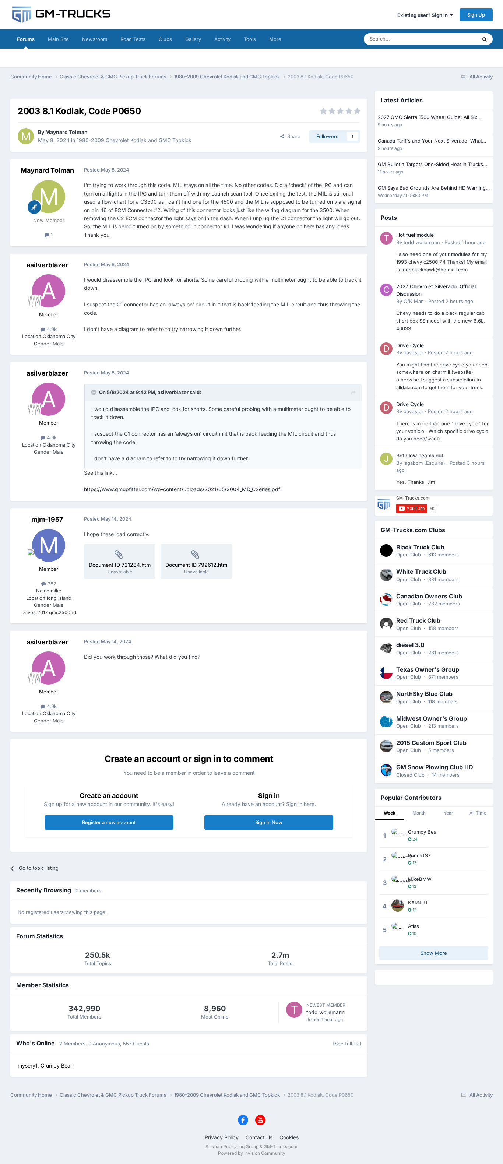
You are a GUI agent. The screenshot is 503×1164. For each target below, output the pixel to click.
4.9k (51, 329)
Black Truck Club (420, 547)
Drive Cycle (410, 345)
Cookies (289, 1137)
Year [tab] (448, 813)
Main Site (58, 39)
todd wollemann (325, 1012)
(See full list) (347, 1044)
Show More (434, 953)
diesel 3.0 (410, 644)
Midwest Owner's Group (431, 718)
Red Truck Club (418, 620)
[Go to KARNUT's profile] (397, 905)
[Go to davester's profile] (386, 348)
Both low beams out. (420, 455)
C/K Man (414, 301)
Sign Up (476, 15)
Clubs (165, 39)
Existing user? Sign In (423, 15)
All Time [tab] (477, 813)
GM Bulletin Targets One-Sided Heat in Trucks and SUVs (430, 164)
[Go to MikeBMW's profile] (397, 882)
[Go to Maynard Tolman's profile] (26, 136)
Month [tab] (419, 813)
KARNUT (418, 902)
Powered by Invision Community (251, 1153)
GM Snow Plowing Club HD (434, 767)
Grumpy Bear (423, 832)
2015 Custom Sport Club (431, 742)
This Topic (456, 39)
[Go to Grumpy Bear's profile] (397, 835)
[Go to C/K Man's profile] (386, 290)
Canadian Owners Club (429, 596)
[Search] (484, 39)
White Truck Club (421, 571)
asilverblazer (47, 265)
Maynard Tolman (66, 132)
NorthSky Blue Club (424, 693)
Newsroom (94, 39)
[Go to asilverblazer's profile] (48, 290)
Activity (222, 39)
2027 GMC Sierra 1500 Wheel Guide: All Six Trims (427, 117)
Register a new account (109, 822)
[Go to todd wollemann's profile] (294, 1010)
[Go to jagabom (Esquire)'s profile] (386, 459)
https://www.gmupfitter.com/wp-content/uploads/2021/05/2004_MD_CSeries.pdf (182, 489)
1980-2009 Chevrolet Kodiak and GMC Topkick (134, 140)
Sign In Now (268, 822)
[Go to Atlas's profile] (397, 929)
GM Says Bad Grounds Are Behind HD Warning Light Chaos (432, 188)
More (275, 39)
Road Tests (132, 39)
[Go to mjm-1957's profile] (48, 545)
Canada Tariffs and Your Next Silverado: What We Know (430, 141)
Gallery (193, 39)
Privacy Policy (222, 1137)
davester (413, 352)
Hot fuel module (415, 235)
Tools (250, 39)
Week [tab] (389, 813)
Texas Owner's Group (427, 669)
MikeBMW (420, 879)
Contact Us (259, 1137)
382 (51, 584)
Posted (465, 242)
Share (292, 136)
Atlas (413, 926)
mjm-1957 (47, 519)
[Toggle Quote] (94, 392)
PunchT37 (419, 855)
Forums (26, 39)
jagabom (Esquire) (424, 463)
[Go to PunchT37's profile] (397, 858)
